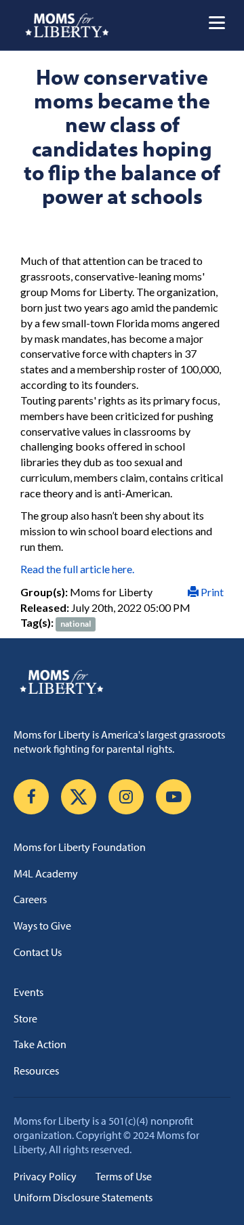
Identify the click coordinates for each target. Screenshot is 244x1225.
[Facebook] (31, 796)
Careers (30, 899)
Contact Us (38, 952)
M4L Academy (46, 873)
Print (211, 591)
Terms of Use (124, 1176)
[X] (78, 796)
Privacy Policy (45, 1176)
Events (28, 992)
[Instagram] (126, 796)
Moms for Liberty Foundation (80, 847)
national (75, 624)
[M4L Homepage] (67, 25)
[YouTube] (173, 796)
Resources (36, 1070)
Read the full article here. (77, 568)
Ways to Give (42, 925)
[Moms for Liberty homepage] (122, 682)
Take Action (40, 1044)
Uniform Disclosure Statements (83, 1197)
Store (25, 1018)
